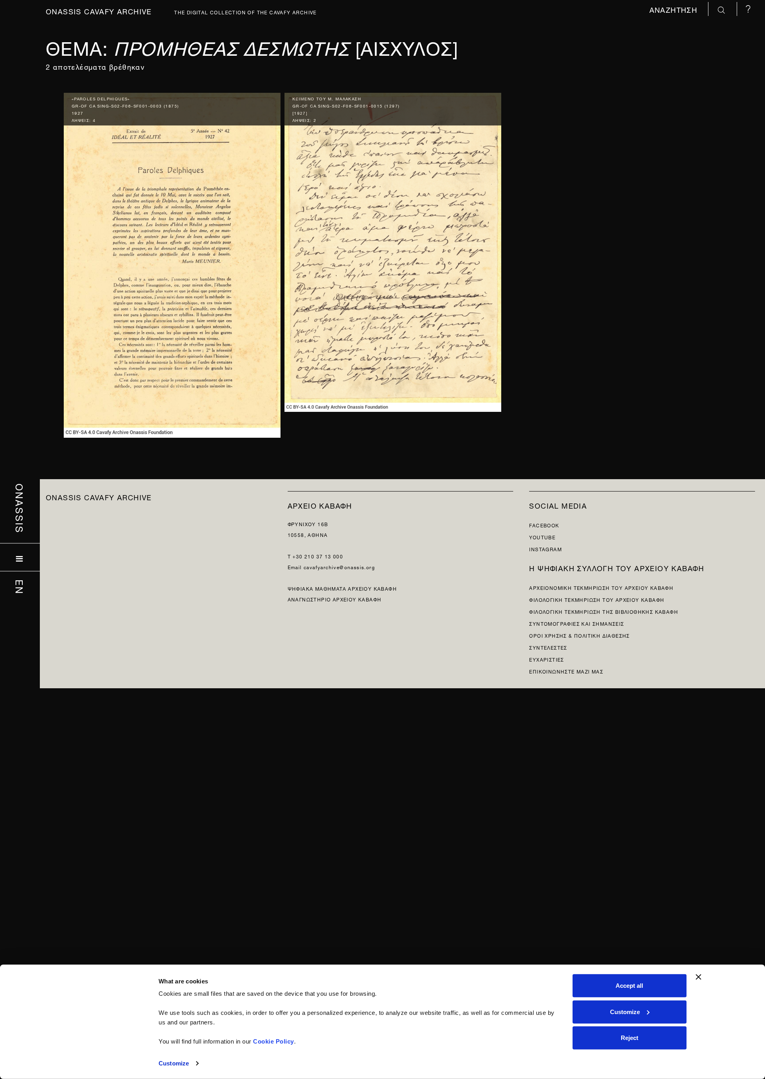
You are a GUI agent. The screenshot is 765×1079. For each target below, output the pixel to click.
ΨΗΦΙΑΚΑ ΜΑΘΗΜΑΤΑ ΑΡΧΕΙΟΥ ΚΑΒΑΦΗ (342, 588)
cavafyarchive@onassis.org (339, 566)
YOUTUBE (542, 536)
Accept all (629, 985)
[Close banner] (698, 977)
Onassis (20, 508)
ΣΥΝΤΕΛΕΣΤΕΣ (548, 647)
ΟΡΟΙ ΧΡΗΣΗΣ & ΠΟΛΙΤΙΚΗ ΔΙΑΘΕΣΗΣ (579, 635)
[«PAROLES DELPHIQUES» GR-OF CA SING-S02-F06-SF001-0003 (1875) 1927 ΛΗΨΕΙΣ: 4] (172, 263)
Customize (174, 1063)
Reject (629, 1037)
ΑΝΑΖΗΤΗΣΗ (674, 9)
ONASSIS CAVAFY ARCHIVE (99, 496)
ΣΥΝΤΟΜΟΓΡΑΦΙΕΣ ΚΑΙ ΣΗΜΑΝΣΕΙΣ (576, 623)
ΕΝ (20, 586)
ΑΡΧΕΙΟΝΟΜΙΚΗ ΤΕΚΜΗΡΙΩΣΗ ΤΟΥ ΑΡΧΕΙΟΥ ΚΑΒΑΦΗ (601, 587)
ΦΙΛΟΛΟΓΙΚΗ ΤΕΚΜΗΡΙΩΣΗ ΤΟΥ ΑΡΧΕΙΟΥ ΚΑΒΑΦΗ (596, 599)
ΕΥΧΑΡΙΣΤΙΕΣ (546, 659)
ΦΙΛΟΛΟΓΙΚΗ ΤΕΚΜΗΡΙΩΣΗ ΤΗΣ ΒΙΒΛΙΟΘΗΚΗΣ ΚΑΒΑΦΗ (603, 611)
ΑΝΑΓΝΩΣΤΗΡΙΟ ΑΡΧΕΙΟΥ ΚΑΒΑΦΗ (335, 598)
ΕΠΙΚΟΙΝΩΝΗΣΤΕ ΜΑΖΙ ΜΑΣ (566, 671)
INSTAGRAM (545, 548)
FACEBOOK (544, 524)
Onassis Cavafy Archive (99, 10)
